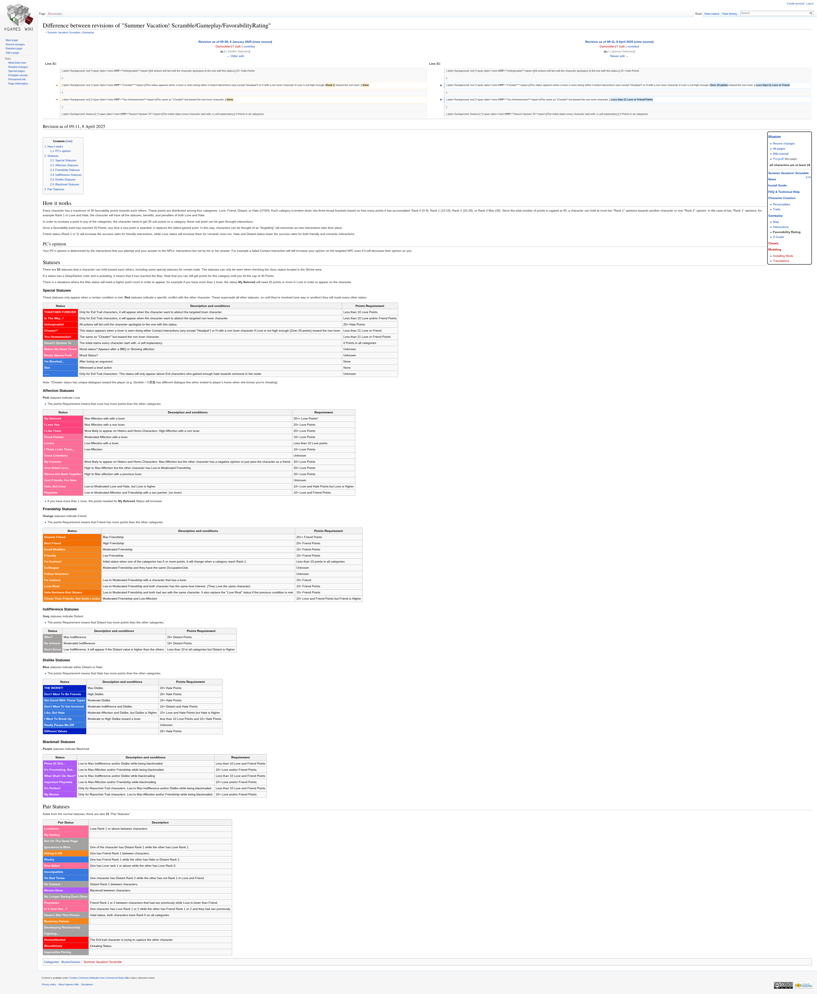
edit (808, 177)
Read (698, 13)
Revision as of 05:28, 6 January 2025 (225, 41)
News (772, 179)
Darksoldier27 (225, 46)
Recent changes (784, 143)
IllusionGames (70, 962)
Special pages (16, 71)
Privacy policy (49, 984)
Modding (774, 249)
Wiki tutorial (780, 153)
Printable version (18, 75)
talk (238, 46)
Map (776, 221)
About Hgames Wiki (69, 984)
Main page (12, 40)
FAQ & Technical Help (784, 191)
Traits (776, 209)
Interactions (781, 227)
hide (68, 141)
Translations (781, 260)
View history (729, 13)
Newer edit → (619, 56)
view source (262, 41)
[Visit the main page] (19, 17)
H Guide (778, 237)
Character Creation (782, 198)
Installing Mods (783, 256)
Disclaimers (87, 984)
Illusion (774, 137)
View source (711, 13)
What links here (17, 62)
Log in (810, 3)
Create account (795, 3)
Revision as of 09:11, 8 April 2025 (609, 41)
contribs (248, 46)
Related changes (18, 67)
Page (42, 13)
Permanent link (17, 79)
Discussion (55, 13)
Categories (51, 962)
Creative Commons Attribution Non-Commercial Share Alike (99, 978)
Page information (18, 83)
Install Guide (777, 185)
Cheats (773, 243)
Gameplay (88, 32)
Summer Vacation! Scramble (63, 32)
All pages (779, 148)
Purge (777, 158)
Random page (14, 48)
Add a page (12, 52)
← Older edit (235, 56)
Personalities (781, 204)
